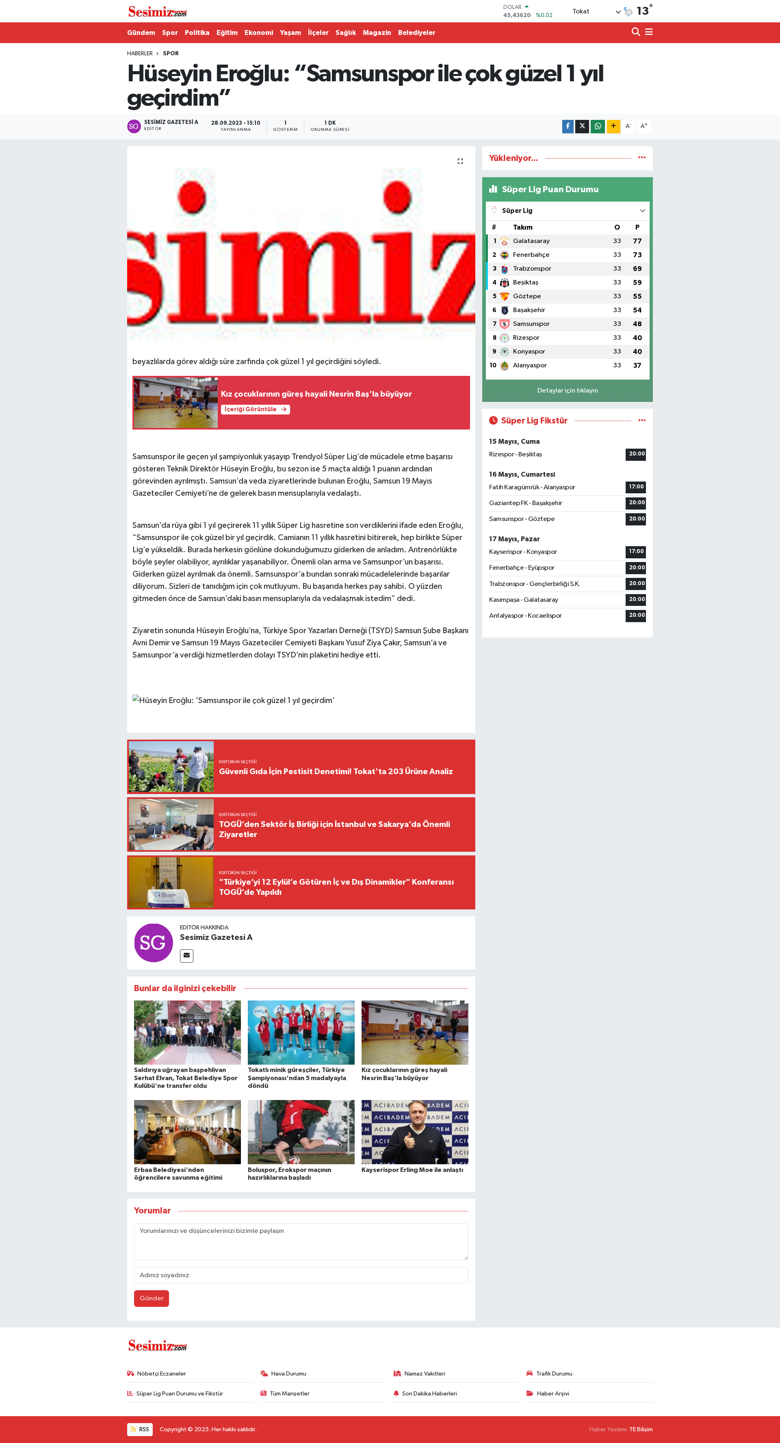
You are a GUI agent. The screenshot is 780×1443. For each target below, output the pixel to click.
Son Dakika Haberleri (429, 1394)
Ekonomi (259, 32)
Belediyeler (417, 32)
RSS (143, 1429)
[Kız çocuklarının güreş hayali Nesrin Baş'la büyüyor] (415, 1032)
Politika (197, 32)
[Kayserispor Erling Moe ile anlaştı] (415, 1131)
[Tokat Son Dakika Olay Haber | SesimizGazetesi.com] (157, 11)
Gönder (152, 1298)
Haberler (140, 53)
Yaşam (290, 32)
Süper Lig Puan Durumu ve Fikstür (179, 1394)
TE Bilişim (641, 1429)
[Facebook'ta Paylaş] (568, 126)
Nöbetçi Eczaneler (161, 1374)
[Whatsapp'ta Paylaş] (598, 126)
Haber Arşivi (553, 1394)
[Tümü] (642, 158)
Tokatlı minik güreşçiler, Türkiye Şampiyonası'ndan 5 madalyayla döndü (297, 1078)
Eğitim (227, 32)
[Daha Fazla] (613, 126)
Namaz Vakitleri (425, 1374)
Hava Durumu (288, 1374)
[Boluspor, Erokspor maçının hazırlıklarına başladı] (301, 1131)
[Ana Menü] (647, 32)
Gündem (141, 32)
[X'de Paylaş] (582, 126)
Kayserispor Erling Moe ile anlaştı (412, 1170)
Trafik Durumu (554, 1374)
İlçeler (318, 32)
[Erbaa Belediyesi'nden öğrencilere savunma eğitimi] (187, 1131)
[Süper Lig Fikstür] (642, 420)
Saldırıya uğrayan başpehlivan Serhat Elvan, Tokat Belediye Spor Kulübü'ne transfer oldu (186, 1078)
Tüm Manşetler (290, 1394)
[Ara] (637, 32)
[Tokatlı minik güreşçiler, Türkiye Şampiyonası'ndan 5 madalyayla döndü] (301, 1032)
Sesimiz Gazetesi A (216, 937)
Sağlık (346, 32)
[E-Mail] (186, 956)
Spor (170, 32)
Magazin (377, 32)
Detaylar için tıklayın (567, 390)
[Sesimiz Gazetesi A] (153, 943)
